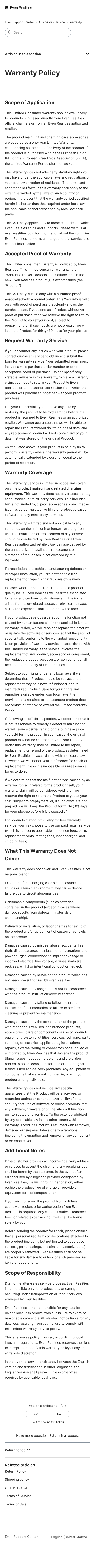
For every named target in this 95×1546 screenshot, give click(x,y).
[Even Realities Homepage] (25, 8)
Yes (36, 1413)
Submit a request (65, 1435)
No (59, 1413)
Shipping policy (17, 1479)
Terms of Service (18, 1496)
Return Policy (15, 1471)
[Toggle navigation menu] (82, 7)
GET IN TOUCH (16, 1488)
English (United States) (69, 1537)
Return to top (15, 1450)
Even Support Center (19, 22)
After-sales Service (52, 22)
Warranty (76, 22)
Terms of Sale (16, 1504)
